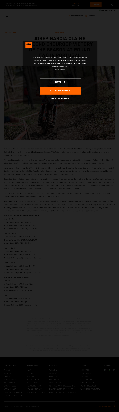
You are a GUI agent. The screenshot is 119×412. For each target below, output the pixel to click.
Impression (63, 69)
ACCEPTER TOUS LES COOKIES (60, 90)
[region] (60, 72)
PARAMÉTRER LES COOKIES (60, 98)
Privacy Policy (58, 69)
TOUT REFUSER (60, 82)
